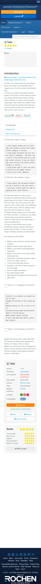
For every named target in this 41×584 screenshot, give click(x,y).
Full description (11, 125)
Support (28, 414)
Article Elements (20, 80)
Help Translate (26, 566)
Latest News (22, 77)
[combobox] (26, 36)
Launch (17, 16)
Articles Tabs (31, 77)
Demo (14, 414)
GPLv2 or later (25, 383)
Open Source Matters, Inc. (22, 572)
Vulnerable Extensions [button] (9, 32)
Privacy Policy (24, 564)
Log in (23, 32)
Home (3, 22)
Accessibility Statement (9, 564)
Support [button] (17, 27)
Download (18, 12)
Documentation (21, 419)
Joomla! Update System (23, 409)
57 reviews (8, 48)
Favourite (8, 115)
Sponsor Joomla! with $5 (10, 566)
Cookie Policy (34, 564)
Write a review (21, 448)
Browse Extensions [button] (15, 22)
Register (31, 32)
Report (18, 115)
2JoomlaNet (24, 371)
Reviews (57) (10, 129)
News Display (9, 80)
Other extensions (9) (13, 134)
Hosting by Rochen (20, 583)
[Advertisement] (20, 475)
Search (28, 22)
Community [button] (5, 27)
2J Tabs (23, 389)
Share (26, 115)
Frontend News (11, 77)
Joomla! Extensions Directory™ (20, 6)
